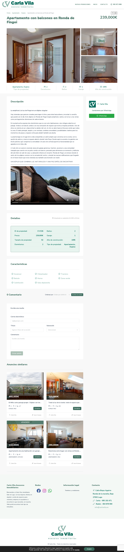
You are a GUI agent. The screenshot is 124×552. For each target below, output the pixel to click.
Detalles (37, 408)
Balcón (17, 278)
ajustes (77, 550)
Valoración (50, 326)
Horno (40, 278)
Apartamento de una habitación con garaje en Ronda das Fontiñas (32, 451)
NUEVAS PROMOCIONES (82, 4)
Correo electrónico (17, 317)
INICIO (95, 4)
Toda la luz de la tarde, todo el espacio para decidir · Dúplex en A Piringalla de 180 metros (81, 403)
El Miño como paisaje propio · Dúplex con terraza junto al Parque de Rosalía (36, 403)
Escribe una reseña (77, 294)
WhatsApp (103, 116)
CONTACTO (104, 4)
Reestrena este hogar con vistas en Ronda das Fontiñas (68, 451)
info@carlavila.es (101, 507)
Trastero (64, 274)
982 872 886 (117, 4)
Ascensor (18, 274)
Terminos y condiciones (72, 490)
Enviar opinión (16, 353)
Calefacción (18, 283)
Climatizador (42, 274)
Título (13, 326)
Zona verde (65, 278)
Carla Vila (13, 415)
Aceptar (89, 549)
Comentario (15, 335)
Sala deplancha (43, 283)
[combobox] (62, 295)
